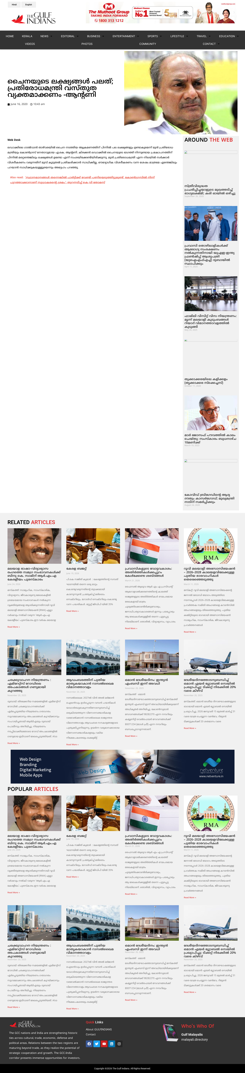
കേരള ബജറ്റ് (76, 569)
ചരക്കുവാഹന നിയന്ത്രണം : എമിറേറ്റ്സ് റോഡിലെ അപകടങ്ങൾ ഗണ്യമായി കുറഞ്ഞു (29, 685)
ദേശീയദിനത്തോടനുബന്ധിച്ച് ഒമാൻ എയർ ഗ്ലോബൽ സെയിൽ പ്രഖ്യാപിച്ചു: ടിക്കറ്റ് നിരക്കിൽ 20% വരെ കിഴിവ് (210, 685)
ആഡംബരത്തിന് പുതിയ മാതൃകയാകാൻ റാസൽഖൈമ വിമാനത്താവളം (90, 683)
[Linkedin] (111, 1044)
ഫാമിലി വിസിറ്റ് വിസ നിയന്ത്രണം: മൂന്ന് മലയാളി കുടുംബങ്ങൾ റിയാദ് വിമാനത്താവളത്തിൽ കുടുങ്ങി (210, 321)
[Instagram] (119, 1044)
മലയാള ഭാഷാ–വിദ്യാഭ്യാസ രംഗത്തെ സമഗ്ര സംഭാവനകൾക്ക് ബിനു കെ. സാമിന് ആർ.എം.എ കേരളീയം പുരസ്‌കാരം (34, 574)
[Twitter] (96, 1044)
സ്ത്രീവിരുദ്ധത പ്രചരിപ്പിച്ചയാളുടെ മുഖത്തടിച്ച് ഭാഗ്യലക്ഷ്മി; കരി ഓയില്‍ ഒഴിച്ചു (209, 189)
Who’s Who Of (197, 1027)
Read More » (14, 627)
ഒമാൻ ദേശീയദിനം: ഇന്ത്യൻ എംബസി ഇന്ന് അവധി (146, 682)
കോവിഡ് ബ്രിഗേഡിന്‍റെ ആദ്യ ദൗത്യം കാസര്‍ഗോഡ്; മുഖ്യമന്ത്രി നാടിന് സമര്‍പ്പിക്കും (209, 498)
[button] (88, 12)
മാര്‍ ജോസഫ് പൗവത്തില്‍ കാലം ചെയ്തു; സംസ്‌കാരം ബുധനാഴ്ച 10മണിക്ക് (210, 438)
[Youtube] (104, 1044)
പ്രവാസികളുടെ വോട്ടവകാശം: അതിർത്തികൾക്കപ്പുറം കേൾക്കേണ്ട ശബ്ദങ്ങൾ (148, 572)
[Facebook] (89, 1044)
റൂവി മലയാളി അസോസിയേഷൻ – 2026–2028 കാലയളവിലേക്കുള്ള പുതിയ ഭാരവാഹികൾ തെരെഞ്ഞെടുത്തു (209, 574)
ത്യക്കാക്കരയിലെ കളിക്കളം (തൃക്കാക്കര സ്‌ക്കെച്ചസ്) (206, 381)
